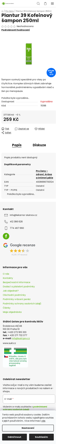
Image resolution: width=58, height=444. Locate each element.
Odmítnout (14, 437)
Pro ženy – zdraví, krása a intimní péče (44, 174)
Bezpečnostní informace (16, 282)
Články (6, 307)
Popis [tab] (17, 145)
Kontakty (8, 278)
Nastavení (28, 428)
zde (43, 420)
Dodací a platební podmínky (19, 286)
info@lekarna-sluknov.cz (23, 215)
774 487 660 (17, 228)
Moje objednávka (12, 312)
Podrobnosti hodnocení (15, 30)
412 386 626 (16, 221)
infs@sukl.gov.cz (21, 338)
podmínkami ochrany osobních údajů (25, 408)
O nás (6, 273)
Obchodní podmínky (14, 295)
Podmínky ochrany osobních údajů (22, 303)
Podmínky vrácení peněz (17, 299)
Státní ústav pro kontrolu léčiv (23, 321)
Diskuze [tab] (39, 145)
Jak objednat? (11, 290)
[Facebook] (6, 236)
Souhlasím (41, 437)
